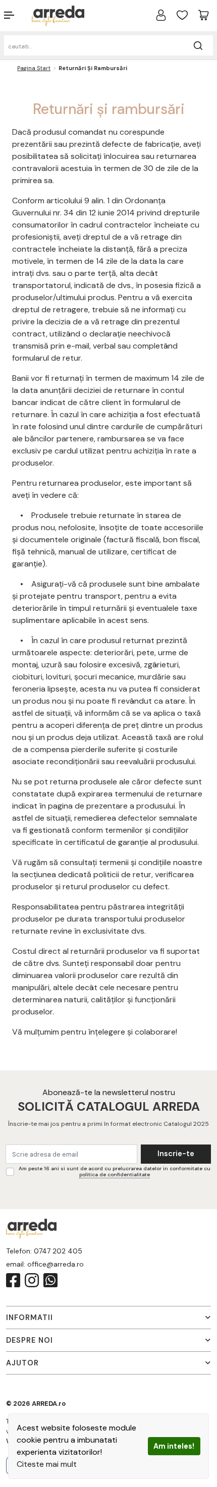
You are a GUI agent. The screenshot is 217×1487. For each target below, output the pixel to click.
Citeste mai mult (47, 1464)
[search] (198, 45)
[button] (18, 15)
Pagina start (33, 68)
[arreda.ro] (58, 15)
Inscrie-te (175, 1153)
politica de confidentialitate (114, 1175)
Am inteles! (173, 1446)
